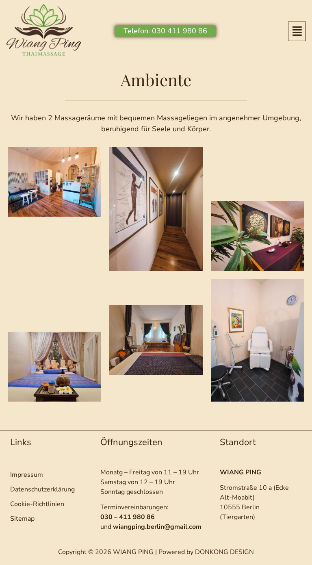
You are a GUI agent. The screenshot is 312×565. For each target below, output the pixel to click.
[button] (297, 31)
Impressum (26, 474)
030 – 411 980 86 (127, 517)
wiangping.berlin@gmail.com (157, 526)
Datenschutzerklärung (42, 489)
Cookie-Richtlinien (37, 504)
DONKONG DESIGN (224, 552)
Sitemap (22, 518)
